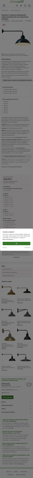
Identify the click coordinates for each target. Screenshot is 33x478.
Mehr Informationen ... (8, 239)
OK (16, 243)
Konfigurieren (27, 247)
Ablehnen (5, 247)
